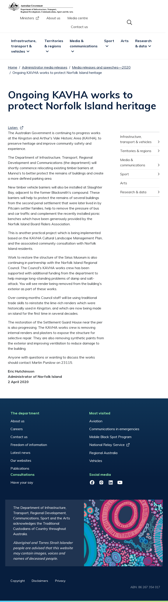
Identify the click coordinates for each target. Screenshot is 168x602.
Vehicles (95, 460)
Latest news (20, 452)
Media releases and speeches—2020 (101, 67)
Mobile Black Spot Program (110, 437)
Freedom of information (28, 444)
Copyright (17, 581)
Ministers (27, 18)
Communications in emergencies (114, 429)
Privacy (60, 581)
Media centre (77, 18)
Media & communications (84, 43)
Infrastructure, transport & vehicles (24, 46)
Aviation (95, 421)
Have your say (21, 482)
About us (53, 18)
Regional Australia (103, 453)
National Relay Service (107, 444)
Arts (125, 41)
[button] (129, 22)
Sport (109, 41)
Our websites (20, 460)
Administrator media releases (44, 67)
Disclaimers (40, 581)
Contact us (79, 27)
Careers (16, 429)
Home (12, 67)
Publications (19, 468)
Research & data (143, 43)
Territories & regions (54, 43)
